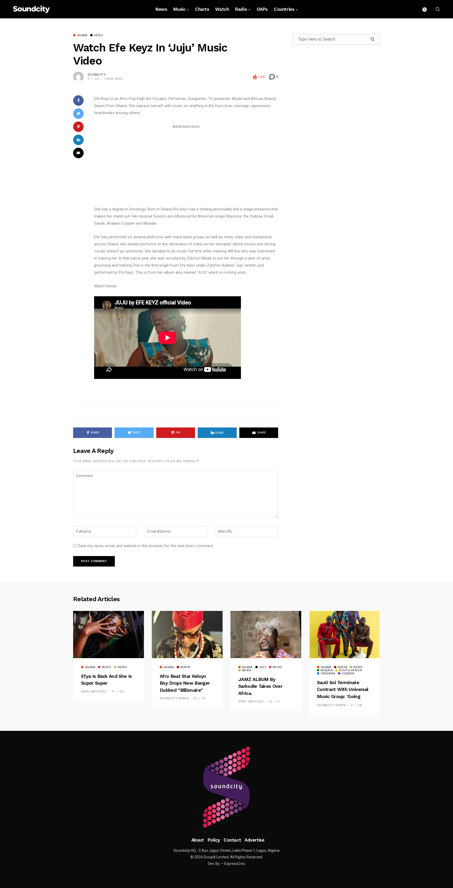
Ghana (82, 35)
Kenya (185, 667)
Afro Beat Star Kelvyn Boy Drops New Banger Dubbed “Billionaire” (185, 683)
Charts (202, 9)
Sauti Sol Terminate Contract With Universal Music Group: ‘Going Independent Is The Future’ (342, 696)
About (197, 840)
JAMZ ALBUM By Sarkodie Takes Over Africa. (260, 686)
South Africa (350, 670)
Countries (284, 9)
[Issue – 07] (226, 787)
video (98, 35)
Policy (214, 840)
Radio (241, 9)
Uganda (348, 673)
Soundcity (97, 74)
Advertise (254, 840)
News (161, 9)
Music (179, 9)
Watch (222, 9)
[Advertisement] (186, 167)
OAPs (262, 9)
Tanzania (328, 673)
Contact (232, 840)
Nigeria (327, 670)
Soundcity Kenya (174, 698)
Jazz (262, 667)
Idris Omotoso (93, 691)
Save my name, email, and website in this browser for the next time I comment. (146, 545)
